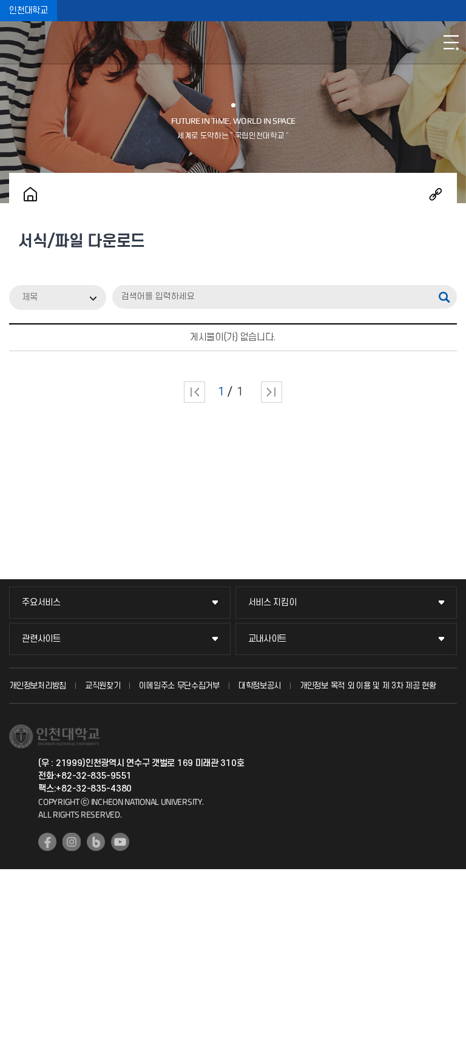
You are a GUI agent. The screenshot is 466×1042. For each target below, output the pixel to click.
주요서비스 (41, 602)
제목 (30, 297)
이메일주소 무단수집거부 (179, 685)
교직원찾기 (103, 685)
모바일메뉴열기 (451, 42)
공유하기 (435, 194)
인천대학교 (28, 10)
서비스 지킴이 (272, 602)
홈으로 (30, 194)
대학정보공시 (259, 685)
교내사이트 (267, 639)
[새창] (47, 842)
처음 (194, 392)
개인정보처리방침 (37, 685)
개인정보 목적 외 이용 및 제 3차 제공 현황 (368, 685)
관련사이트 (41, 639)
